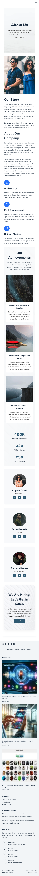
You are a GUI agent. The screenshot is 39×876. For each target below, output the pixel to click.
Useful (29, 649)
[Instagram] (8, 644)
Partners (10, 649)
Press (17, 649)
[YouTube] (14, 644)
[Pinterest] (11, 644)
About (23, 649)
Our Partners (6, 804)
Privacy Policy (32, 873)
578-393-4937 (13, 851)
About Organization (9, 800)
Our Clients (6, 802)
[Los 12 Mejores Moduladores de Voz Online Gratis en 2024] (19, 765)
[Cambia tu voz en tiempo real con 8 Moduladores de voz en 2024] (19, 677)
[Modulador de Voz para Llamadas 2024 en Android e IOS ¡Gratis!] (19, 721)
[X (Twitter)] (5, 644)
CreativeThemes (7, 872)
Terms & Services (31, 870)
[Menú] (36, 3)
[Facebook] (3, 644)
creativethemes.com (15, 863)
